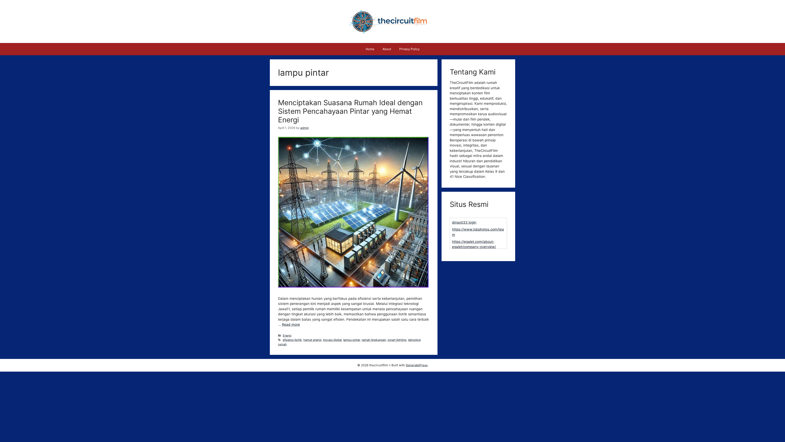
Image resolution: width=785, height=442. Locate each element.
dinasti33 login (464, 222)
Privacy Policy (409, 49)
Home (370, 49)
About (386, 49)
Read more (291, 324)
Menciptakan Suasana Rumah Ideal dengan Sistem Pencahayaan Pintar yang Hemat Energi (350, 111)
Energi (287, 335)
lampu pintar (351, 340)
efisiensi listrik (292, 340)
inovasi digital (332, 340)
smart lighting (397, 340)
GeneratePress (417, 365)
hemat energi (312, 340)
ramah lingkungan (374, 340)
